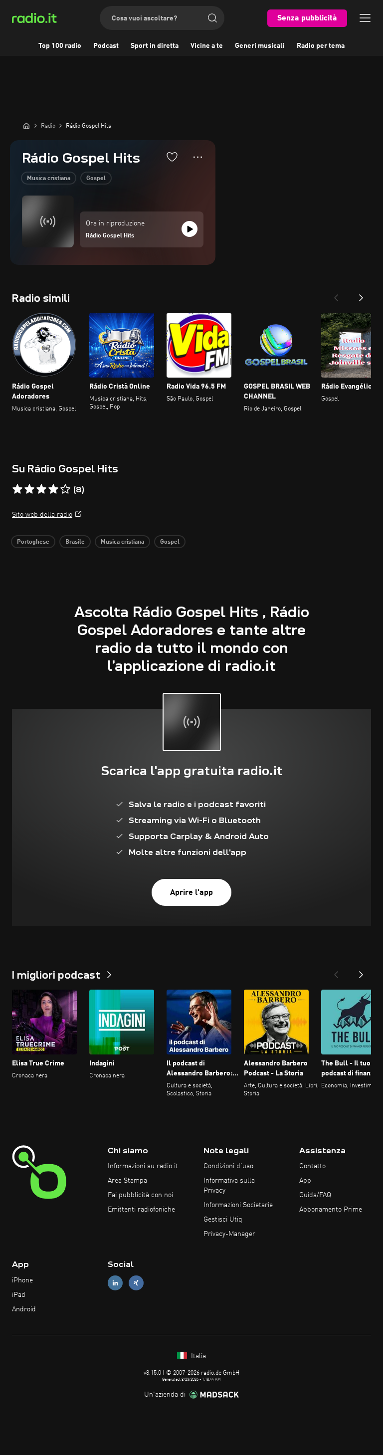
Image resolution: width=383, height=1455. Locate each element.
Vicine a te (207, 45)
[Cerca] (212, 18)
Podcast (106, 45)
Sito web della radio (42, 514)
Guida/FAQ (315, 1195)
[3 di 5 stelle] (41, 489)
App (305, 1180)
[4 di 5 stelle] (53, 489)
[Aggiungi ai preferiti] (172, 157)
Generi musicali (260, 45)
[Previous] (336, 295)
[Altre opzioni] (197, 157)
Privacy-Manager (229, 1234)
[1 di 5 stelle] (17, 489)
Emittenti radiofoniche (141, 1209)
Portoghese (33, 542)
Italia (197, 1356)
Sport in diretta (155, 45)
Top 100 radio (59, 45)
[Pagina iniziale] (26, 126)
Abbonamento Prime (330, 1209)
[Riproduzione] (189, 229)
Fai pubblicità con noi (140, 1195)
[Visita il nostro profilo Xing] (136, 1283)
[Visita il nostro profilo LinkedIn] (115, 1283)
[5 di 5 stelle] (65, 489)
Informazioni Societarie (238, 1205)
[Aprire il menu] (365, 18)
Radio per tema (321, 45)
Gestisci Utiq (222, 1219)
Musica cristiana (48, 179)
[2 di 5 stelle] (29, 489)
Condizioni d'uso (228, 1166)
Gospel (96, 179)
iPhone (22, 1280)
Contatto (312, 1166)
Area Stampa (127, 1180)
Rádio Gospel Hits (110, 236)
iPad (18, 1294)
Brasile (75, 542)
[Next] (361, 295)
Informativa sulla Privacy (229, 1185)
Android (24, 1309)
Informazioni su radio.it (143, 1166)
